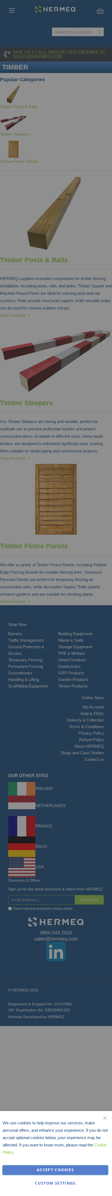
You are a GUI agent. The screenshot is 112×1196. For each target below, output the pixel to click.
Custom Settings (55, 1183)
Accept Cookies (55, 1169)
